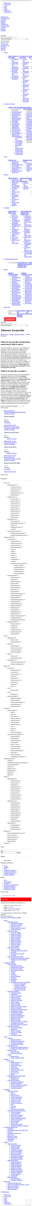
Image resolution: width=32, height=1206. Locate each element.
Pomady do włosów (15, 511)
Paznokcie (7, 207)
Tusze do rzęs (15, 200)
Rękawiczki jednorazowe (16, 603)
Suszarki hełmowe (15, 126)
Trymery (15, 121)
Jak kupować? (8, 881)
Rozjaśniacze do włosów (16, 527)
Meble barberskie (11, 823)
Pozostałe (16, 131)
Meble (6, 269)
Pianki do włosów (14, 509)
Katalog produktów (9, 874)
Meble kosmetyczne (12, 800)
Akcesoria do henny (16, 186)
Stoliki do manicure (15, 808)
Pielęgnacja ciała (11, 637)
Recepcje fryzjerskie (16, 292)
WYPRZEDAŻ (10, 319)
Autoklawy (13, 262)
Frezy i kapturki (27, 242)
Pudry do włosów (14, 513)
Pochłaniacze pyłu (11, 770)
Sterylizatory (10, 772)
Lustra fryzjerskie (14, 591)
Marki (5, 9)
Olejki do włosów (15, 78)
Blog (5, 7)
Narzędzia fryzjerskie (12, 621)
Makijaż (6, 174)
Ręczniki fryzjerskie (15, 601)
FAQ (5, 880)
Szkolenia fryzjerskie (9, 870)
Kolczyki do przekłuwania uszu (17, 662)
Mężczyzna (7, 307)
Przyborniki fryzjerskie (15, 595)
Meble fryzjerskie (13, 273)
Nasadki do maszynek (18, 567)
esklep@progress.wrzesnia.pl (14, 908)
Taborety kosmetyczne (15, 813)
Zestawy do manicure (15, 754)
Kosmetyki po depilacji (17, 171)
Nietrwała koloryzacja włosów (17, 523)
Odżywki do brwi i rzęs (15, 196)
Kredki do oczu (14, 690)
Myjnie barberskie (14, 825)
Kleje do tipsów (15, 218)
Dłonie (9, 653)
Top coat (15, 237)
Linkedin (18, 917)
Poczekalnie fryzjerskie (16, 298)
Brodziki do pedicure (15, 821)
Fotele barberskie (14, 827)
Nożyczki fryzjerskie (15, 629)
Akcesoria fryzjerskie (12, 575)
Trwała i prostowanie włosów (14, 531)
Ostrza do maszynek (19, 153)
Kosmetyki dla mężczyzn (13, 837)
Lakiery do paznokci (16, 221)
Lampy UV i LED (14, 744)
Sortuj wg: (4, 406)
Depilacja (12, 160)
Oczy (9, 688)
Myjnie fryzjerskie (16, 276)
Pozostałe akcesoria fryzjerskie (17, 619)
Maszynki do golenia (12, 839)
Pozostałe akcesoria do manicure (17, 756)
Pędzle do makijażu (15, 700)
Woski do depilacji (15, 162)
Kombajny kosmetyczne (12, 764)
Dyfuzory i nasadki (19, 142)
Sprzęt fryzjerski (15, 107)
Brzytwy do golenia (11, 835)
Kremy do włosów (15, 501)
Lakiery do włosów (15, 503)
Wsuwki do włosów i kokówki (17, 615)
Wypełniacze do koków (15, 617)
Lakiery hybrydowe (16, 224)
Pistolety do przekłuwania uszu (17, 664)
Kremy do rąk (14, 656)
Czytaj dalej (7, 422)
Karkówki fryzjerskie (15, 587)
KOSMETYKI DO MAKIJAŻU (17, 1076)
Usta (8, 692)
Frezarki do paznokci (15, 740)
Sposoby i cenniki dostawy (11, 884)
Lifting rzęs (14, 189)
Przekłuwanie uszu (11, 660)
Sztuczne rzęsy (15, 203)
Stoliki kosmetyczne (15, 806)
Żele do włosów (26, 100)
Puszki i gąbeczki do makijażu (17, 702)
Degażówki (13, 625)
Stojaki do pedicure (15, 810)
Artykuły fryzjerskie (9, 104)
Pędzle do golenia (11, 841)
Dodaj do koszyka (12, 438)
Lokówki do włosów (16, 115)
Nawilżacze (16, 130)
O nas (5, 6)
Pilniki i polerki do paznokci (16, 750)
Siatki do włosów (14, 607)
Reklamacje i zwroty (9, 889)
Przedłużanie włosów (15, 611)
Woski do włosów (14, 515)
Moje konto (7, 3)
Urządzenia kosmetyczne (11, 259)
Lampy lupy (10, 766)
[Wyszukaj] (28, 39)
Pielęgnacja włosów (13, 57)
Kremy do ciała (14, 639)
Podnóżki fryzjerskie (16, 301)
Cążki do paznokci (27, 216)
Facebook (3, 917)
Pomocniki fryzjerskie (16, 304)
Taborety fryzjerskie (16, 288)
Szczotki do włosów (15, 631)
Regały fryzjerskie (16, 295)
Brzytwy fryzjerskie (15, 623)
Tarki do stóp (27, 245)
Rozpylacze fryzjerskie (15, 605)
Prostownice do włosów (17, 112)
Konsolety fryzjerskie (16, 285)
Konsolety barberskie (15, 829)
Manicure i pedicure (12, 212)
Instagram (13, 917)
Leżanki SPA (13, 819)
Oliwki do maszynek (19, 150)
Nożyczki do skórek (15, 748)
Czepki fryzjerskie (14, 577)
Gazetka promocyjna (9, 873)
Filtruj (18, 852)
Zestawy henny (15, 183)
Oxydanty (13, 525)
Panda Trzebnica (7, 860)
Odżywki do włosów (15, 488)
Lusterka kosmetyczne (15, 704)
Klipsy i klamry (14, 589)
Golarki (15, 122)
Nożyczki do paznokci (15, 746)
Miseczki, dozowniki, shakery (17, 593)
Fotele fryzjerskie (16, 279)
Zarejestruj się (8, 12)
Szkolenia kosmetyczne (10, 871)
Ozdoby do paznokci (16, 233)
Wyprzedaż (6, 843)
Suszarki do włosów (16, 109)
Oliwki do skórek (15, 230)
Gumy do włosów (14, 499)
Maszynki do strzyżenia (17, 118)
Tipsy (14, 235)
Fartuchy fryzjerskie (15, 581)
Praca (5, 868)
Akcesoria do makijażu (12, 696)
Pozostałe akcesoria (15, 706)
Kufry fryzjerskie (14, 609)
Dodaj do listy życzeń (10, 425)
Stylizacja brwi (14, 678)
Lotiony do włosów (15, 505)
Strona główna (5, 334)
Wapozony (10, 774)
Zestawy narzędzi (14, 633)
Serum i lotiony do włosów (16, 492)
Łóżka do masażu (28, 301)
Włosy (6, 52)
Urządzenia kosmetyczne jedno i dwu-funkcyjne (23, 265)
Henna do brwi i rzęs (16, 180)
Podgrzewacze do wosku (17, 165)
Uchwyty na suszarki (18, 573)
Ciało (5, 156)
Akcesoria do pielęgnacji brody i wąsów (21, 314)
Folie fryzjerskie (14, 583)
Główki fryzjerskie (15, 585)
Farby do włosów (14, 521)
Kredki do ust (26, 188)
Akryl (14, 214)
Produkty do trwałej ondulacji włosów (18, 535)
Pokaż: (3, 407)
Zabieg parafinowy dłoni (16, 658)
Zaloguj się (7, 10)
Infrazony (16, 128)
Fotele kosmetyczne (15, 802)
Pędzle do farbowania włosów (17, 599)
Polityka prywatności (9, 887)
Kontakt (6, 867)
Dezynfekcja (13, 579)
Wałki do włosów (14, 613)
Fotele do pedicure (14, 804)
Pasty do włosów (14, 507)
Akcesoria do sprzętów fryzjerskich (17, 134)
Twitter (8, 917)
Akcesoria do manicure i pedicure (26, 213)
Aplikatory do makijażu (15, 698)
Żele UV (15, 238)
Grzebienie (13, 627)
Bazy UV (15, 216)
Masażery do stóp (11, 768)
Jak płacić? (7, 883)
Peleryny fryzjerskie (15, 597)
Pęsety (14, 205)
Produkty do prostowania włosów (18, 533)
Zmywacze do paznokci (15, 732)
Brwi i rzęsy (13, 178)
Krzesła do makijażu (15, 815)
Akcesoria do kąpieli (15, 641)
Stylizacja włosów (23, 57)
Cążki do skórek (27, 219)
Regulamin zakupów (9, 886)
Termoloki (16, 124)
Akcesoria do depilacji (17, 168)
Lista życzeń (7, 4)
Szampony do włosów (15, 486)
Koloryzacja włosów (12, 519)
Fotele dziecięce (15, 282)
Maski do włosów (15, 69)
